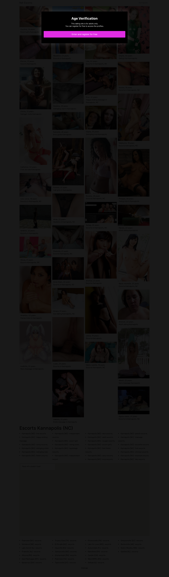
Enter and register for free (84, 34)
